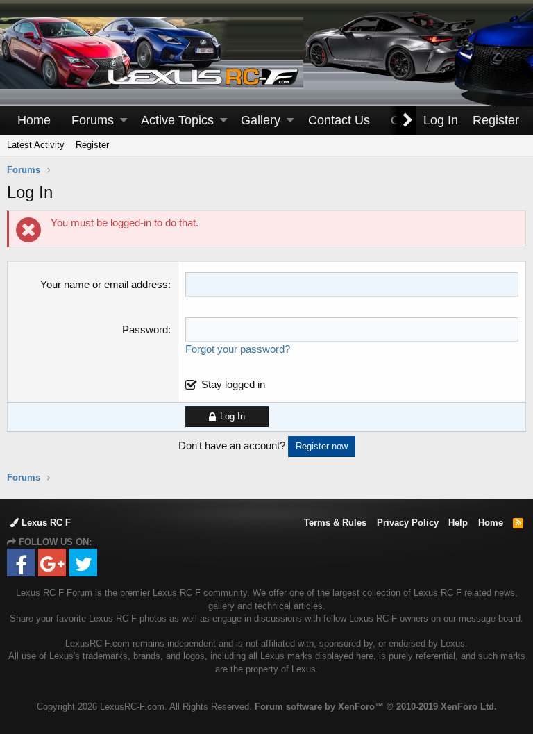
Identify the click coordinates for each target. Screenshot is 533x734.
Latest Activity (36, 145)
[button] (123, 120)
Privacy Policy (408, 522)
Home (34, 120)
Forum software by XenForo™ (376, 706)
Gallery (260, 120)
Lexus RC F (45, 522)
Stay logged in (233, 384)
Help (458, 522)
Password (145, 329)
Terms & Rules (335, 522)
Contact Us (339, 120)
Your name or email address (104, 284)
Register (92, 145)
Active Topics (177, 120)
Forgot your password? (237, 349)
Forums (92, 120)
